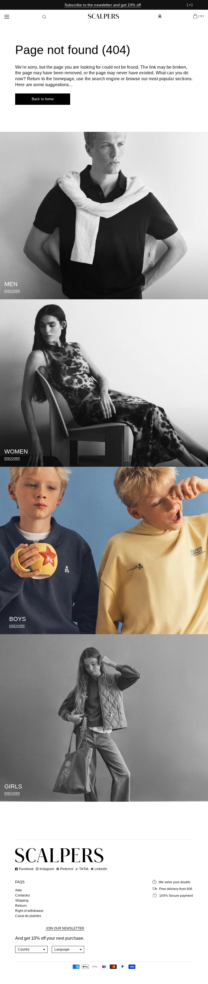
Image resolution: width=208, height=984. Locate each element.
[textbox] (31, 949)
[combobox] (31, 949)
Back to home (43, 99)
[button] (44, 17)
